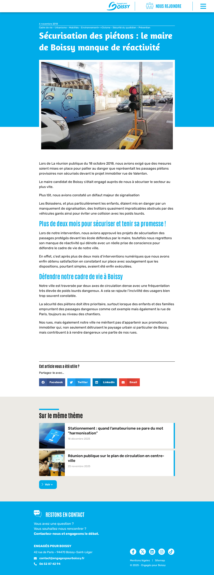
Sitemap (160, 560)
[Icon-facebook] (133, 552)
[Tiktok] (171, 552)
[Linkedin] (152, 552)
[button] (52, 382)
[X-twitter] (142, 552)
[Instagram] (161, 552)
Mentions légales (140, 560)
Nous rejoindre (168, 6)
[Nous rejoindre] (149, 6)
